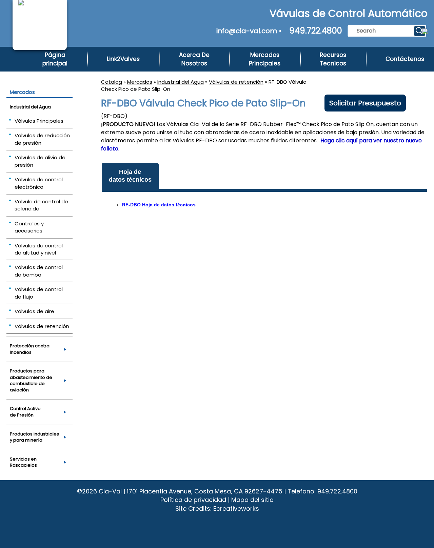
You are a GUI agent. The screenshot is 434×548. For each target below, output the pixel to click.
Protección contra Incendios (30, 349)
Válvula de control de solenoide (41, 205)
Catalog (111, 81)
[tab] (130, 176)
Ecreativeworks (236, 508)
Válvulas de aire (34, 311)
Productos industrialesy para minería (34, 437)
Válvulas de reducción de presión (42, 139)
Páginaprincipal (54, 59)
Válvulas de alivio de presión (40, 161)
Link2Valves (123, 59)
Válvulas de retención (236, 81)
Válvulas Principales (39, 120)
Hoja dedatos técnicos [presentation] (130, 175)
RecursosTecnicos (333, 59)
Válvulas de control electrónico (39, 183)
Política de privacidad (193, 499)
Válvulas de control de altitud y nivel (39, 249)
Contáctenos (405, 59)
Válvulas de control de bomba (39, 271)
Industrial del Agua (180, 81)
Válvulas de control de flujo (39, 293)
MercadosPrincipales (264, 59)
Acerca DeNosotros (194, 59)
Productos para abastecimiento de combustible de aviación (31, 380)
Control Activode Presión (25, 411)
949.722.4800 (315, 30)
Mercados (139, 81)
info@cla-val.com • (249, 31)
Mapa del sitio (252, 499)
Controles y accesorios (29, 227)
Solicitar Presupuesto (365, 103)
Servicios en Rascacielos (23, 462)
